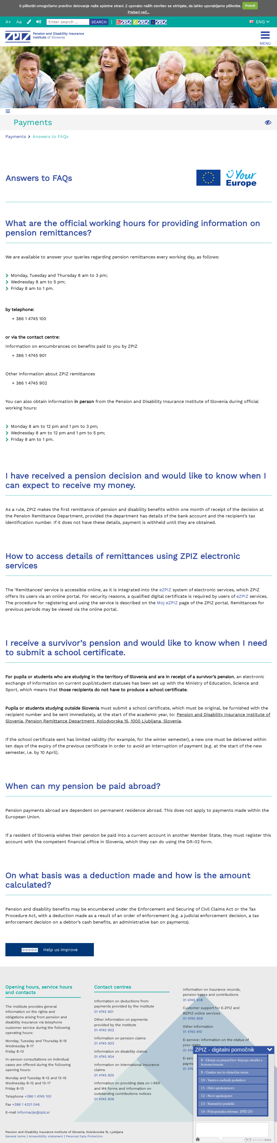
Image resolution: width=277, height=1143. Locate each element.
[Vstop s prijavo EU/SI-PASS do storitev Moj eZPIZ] (158, 22)
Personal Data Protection (84, 1136)
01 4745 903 (104, 1043)
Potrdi (250, 6)
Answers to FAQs (50, 136)
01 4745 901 (103, 1012)
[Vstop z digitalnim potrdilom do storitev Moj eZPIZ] (141, 22)
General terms (16, 1136)
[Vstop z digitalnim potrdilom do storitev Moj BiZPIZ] (123, 22)
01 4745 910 (192, 1032)
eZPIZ (165, 589)
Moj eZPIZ (167, 602)
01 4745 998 (193, 1069)
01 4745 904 (104, 1057)
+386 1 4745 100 (38, 1096)
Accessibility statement (46, 1136)
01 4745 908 (193, 1000)
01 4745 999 (193, 1050)
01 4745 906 (104, 1099)
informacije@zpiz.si (33, 1112)
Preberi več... (138, 12)
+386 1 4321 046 (26, 1104)
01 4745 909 (193, 1018)
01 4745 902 (104, 1030)
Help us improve (58, 949)
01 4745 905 (104, 1075)
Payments (33, 122)
